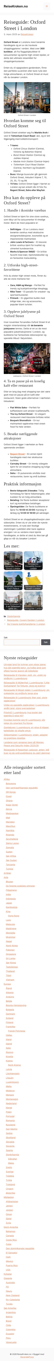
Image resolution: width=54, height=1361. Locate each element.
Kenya (9, 809)
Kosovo (9, 1052)
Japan (9, 903)
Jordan (9, 1210)
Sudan (9, 852)
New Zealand (12, 1295)
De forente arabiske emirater (20, 886)
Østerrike (10, 1193)
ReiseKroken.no (16, 6)
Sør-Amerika (10, 1308)
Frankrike (10, 1026)
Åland (9, 988)
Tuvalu (9, 1304)
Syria (8, 1223)
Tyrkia (9, 1180)
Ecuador (10, 1334)
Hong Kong (13, 916)
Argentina (11, 1312)
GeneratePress (27, 1357)
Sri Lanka (10, 958)
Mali (8, 817)
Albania (10, 992)
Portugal (10, 1116)
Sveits (9, 1167)
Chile (8, 1325)
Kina (8, 911)
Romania (10, 1120)
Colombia (10, 1329)
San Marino (11, 1129)
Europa (7, 984)
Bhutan (9, 881)
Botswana (11, 783)
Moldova (10, 1090)
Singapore (11, 954)
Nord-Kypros (14, 1065)
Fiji (7, 1287)
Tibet (8, 975)
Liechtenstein (12, 1073)
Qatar (9, 1218)
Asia (6, 877)
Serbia (9, 1133)
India (8, 894)
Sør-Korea (11, 962)
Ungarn (9, 1189)
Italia (8, 1048)
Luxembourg (12, 1082)
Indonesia (11, 898)
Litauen (9, 1078)
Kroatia (9, 1056)
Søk (6, 637)
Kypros (9, 1061)
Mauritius (10, 826)
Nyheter (8, 1274)
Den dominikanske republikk (20, 1248)
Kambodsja (11, 907)
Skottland (11, 1137)
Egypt (9, 796)
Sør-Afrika (11, 856)
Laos (8, 920)
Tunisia (9, 869)
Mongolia (10, 933)
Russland (10, 1125)
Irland (9, 1039)
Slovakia (10, 1142)
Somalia (10, 847)
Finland (9, 1022)
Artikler (7, 873)
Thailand (10, 971)
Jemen (9, 1206)
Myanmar (10, 937)
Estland (9, 1018)
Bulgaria (10, 1009)
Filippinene (11, 890)
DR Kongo (11, 792)
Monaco (10, 1095)
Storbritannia (13, 616)
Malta (9, 1086)
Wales (11, 1163)
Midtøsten (9, 1197)
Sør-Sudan (11, 860)
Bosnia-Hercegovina (16, 1005)
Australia (10, 1282)
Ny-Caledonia (13, 1299)
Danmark (10, 1014)
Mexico (9, 1261)
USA (8, 1270)
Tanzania (10, 864)
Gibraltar (12, 1159)
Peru (8, 1338)
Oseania (8, 1278)
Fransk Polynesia (16, 1031)
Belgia (9, 1001)
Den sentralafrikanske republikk (22, 788)
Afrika (7, 779)
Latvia (9, 1069)
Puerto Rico (12, 1265)
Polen (9, 1112)
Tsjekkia (10, 1176)
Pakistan (10, 950)
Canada (10, 1235)
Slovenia (10, 1146)
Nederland (11, 1103)
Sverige (9, 1171)
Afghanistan (12, 1201)
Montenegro (12, 1099)
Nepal (9, 941)
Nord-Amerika (11, 1227)
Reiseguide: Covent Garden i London (25, 620)
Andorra (10, 997)
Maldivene (11, 928)
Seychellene (12, 839)
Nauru (9, 1291)
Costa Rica (11, 1240)
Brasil (8, 1321)
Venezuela (11, 1342)
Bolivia (9, 1316)
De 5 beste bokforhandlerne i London (26, 624)
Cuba (8, 1244)
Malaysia (10, 924)
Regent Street (17, 454)
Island (9, 1043)
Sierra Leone (12, 843)
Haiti (8, 1257)
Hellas (9, 1035)
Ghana (9, 800)
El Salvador (11, 1252)
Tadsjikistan (12, 967)
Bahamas (10, 1231)
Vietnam (10, 980)
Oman (9, 1214)
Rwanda (10, 834)
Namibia (10, 830)
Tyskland (10, 1184)
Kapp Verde (12, 805)
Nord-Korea (12, 945)
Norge (9, 1107)
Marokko (10, 822)
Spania (9, 1150)
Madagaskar (12, 813)
